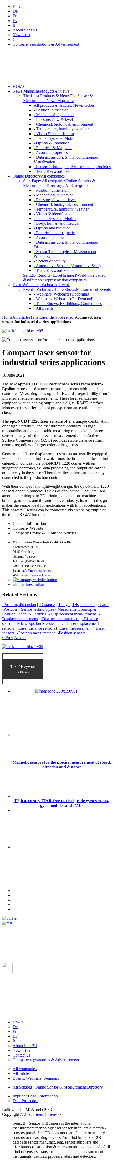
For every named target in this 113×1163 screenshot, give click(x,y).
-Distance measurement (60, 619)
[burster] (10, 918)
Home (7, 317)
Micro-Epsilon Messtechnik (40, 623)
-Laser (103, 604)
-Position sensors (71, 633)
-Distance (47, 604)
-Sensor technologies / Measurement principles (58, 609)
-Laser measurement (74, 628)
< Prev (7, 637)
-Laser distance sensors (57, 317)
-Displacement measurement (72, 614)
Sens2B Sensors (48, 1114)
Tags (34, 317)
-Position (9, 609)
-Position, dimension (19, 604)
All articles (21, 317)
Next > (20, 637)
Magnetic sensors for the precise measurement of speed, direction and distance (62, 764)
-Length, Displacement (76, 604)
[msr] (7, 923)
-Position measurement (36, 633)
